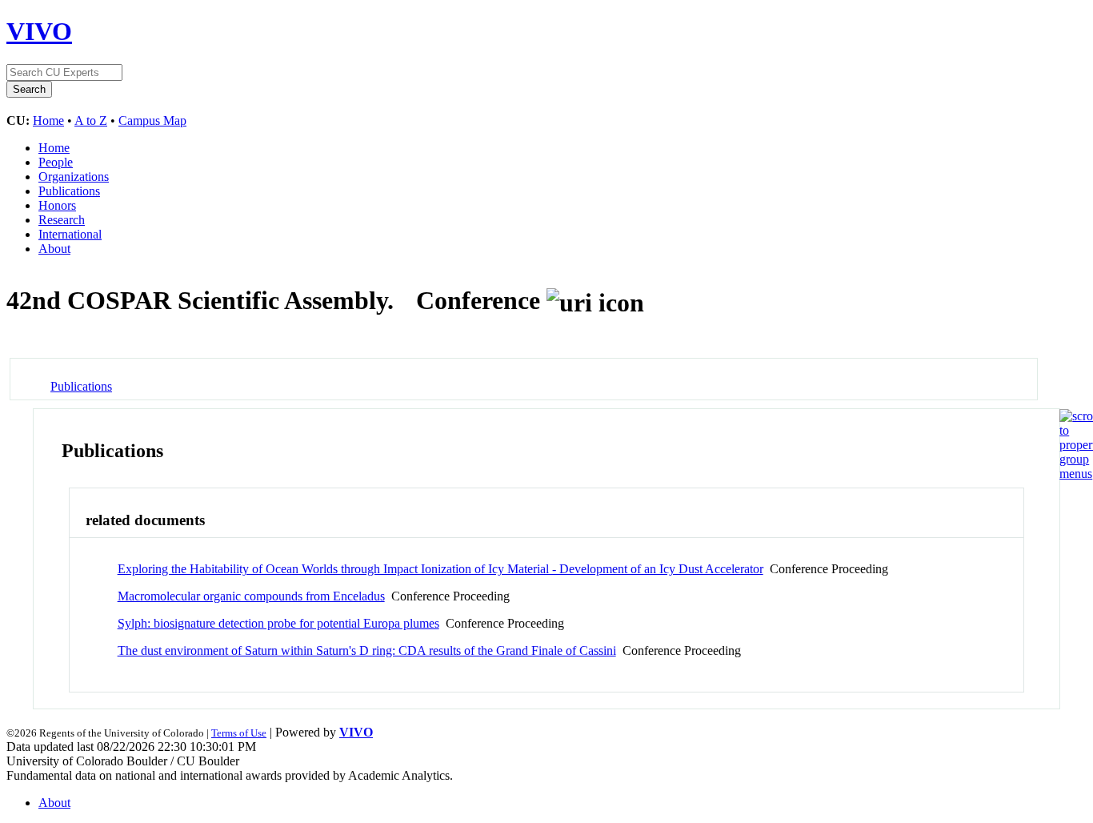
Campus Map (152, 120)
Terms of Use (238, 733)
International (70, 234)
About (54, 248)
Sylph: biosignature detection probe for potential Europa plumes (278, 623)
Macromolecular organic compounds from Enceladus (251, 596)
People (55, 162)
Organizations (73, 176)
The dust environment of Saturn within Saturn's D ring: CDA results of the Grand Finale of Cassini (367, 650)
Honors (57, 205)
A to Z (90, 120)
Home (48, 120)
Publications (69, 191)
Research (61, 220)
